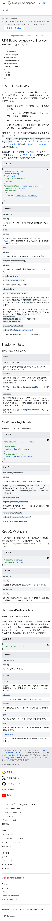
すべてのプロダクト (9, 900)
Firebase (5, 892)
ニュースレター (8, 861)
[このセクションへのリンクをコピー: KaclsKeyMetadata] (29, 531)
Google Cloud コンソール (11, 842)
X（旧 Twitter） (8, 865)
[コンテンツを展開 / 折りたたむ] (18, 51)
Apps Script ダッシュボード (12, 839)
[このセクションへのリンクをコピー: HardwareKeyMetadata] (35, 610)
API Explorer (6, 846)
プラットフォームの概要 (11, 809)
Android (5, 884)
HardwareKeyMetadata (23, 456)
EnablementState (36, 186)
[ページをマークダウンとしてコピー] (23, 45)
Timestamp (15, 293)
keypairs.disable (31, 410)
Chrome (5, 888)
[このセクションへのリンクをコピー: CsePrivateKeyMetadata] (36, 422)
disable (6, 695)
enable (6, 703)
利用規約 (5, 824)
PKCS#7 (6, 241)
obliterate (8, 734)
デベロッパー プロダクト (11, 812)
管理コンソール (8, 835)
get (4, 714)
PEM (36, 256)
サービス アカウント (36, 144)
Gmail (5, 10)
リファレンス (38, 36)
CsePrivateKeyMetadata (26, 195)
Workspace (28, 3)
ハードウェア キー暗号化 (24, 155)
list (5, 723)
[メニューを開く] (3, 3)
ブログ (4, 857)
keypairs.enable (30, 387)
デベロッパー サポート (10, 820)
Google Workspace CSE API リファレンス (29, 544)
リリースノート (8, 816)
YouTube (5, 869)
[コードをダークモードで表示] (48, 170)
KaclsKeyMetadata (21, 449)
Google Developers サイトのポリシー (18, 758)
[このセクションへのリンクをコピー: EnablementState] (26, 344)
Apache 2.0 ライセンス (17, 755)
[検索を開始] (38, 2)
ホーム (4, 36)
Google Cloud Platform (10, 896)
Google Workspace (16, 36)
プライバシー (16, 910)
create (6, 681)
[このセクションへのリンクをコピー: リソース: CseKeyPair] (32, 86)
